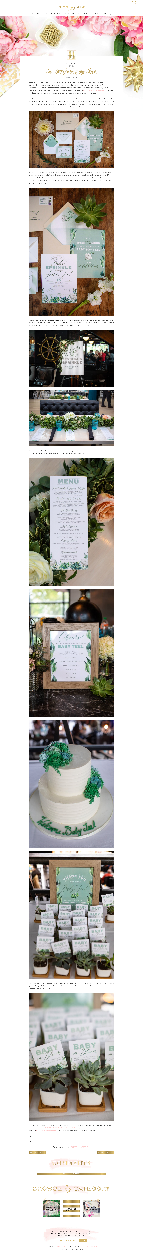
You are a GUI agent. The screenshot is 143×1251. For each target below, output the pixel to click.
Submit (83, 1240)
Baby (71, 66)
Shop (104, 14)
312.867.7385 (62, 1246)
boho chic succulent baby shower (59, 1128)
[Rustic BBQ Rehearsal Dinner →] (105, 1152)
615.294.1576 (92, 1246)
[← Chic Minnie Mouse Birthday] (37, 1152)
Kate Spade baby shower (93, 90)
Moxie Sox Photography (80, 1147)
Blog (97, 14)
